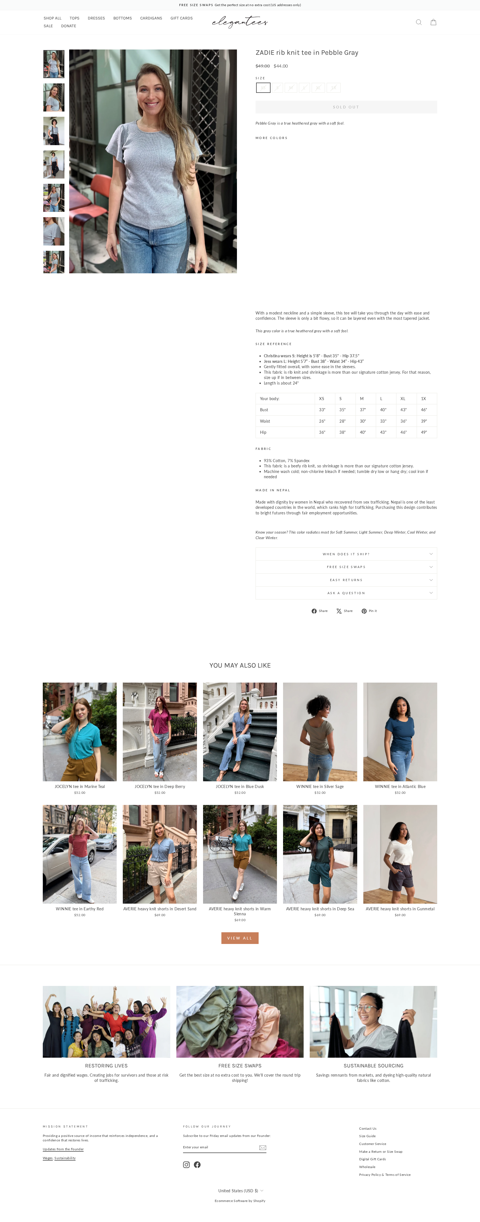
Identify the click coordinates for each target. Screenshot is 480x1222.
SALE (48, 25)
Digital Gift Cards (372, 1159)
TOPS (74, 18)
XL (318, 87)
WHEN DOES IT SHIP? (346, 554)
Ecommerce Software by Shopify (240, 1201)
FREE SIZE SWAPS (346, 567)
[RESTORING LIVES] (106, 1022)
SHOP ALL (52, 18)
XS (263, 87)
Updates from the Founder (63, 1149)
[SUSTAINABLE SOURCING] (373, 1022)
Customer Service (372, 1144)
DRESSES (96, 18)
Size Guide (367, 1136)
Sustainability (65, 1158)
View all (239, 938)
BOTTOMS (122, 18)
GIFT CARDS (182, 18)
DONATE (68, 25)
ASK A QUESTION (346, 593)
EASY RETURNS (346, 580)
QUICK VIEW (79, 775)
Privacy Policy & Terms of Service (385, 1175)
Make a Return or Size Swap (380, 1151)
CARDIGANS (151, 18)
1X (333, 87)
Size (260, 78)
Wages (48, 1158)
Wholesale (367, 1167)
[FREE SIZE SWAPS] (240, 1022)
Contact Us (368, 1128)
